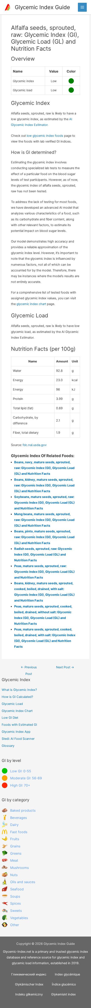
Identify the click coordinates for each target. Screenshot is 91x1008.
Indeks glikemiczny (29, 994)
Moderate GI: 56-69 (26, 778)
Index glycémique (67, 974)
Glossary (8, 746)
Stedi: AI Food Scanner (18, 739)
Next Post (65, 667)
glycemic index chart (31, 304)
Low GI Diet (10, 718)
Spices (15, 903)
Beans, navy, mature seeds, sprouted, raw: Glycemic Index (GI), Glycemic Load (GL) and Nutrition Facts (44, 468)
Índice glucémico (64, 984)
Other (14, 925)
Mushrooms (19, 867)
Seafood (17, 889)
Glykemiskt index (63, 994)
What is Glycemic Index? (19, 690)
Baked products (23, 810)
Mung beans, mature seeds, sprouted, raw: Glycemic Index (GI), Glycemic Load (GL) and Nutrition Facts (44, 520)
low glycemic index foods (45, 136)
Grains (15, 846)
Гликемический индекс (28, 974)
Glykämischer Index (29, 984)
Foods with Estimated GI (19, 725)
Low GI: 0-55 (20, 771)
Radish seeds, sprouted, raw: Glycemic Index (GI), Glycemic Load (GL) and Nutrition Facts (43, 554)
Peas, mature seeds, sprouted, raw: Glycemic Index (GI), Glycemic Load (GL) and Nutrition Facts (44, 571)
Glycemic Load (12, 704)
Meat (14, 860)
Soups (15, 896)
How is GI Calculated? (17, 697)
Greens (15, 853)
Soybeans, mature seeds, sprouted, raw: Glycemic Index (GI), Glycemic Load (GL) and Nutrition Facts (44, 502)
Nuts (14, 875)
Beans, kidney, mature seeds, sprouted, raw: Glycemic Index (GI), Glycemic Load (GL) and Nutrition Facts (44, 485)
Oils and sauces (22, 882)
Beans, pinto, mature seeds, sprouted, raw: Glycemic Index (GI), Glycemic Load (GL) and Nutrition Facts (44, 537)
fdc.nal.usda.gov (35, 445)
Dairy (14, 825)
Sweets (16, 910)
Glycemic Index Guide (42, 7)
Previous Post (29, 668)
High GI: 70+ (20, 785)
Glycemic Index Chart (17, 711)
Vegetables (19, 918)
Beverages (18, 818)
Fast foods (18, 832)
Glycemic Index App (16, 732)
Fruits (14, 839)
